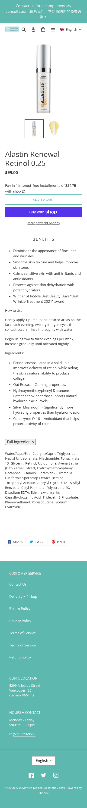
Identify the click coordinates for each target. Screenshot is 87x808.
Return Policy (19, 608)
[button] (71, 29)
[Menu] (53, 29)
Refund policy (20, 657)
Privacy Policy (20, 620)
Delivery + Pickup (23, 596)
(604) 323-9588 (24, 734)
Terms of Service (22, 632)
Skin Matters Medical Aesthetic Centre (41, 788)
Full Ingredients (20, 441)
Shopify (43, 793)
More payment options (44, 223)
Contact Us (17, 584)
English (42, 760)
